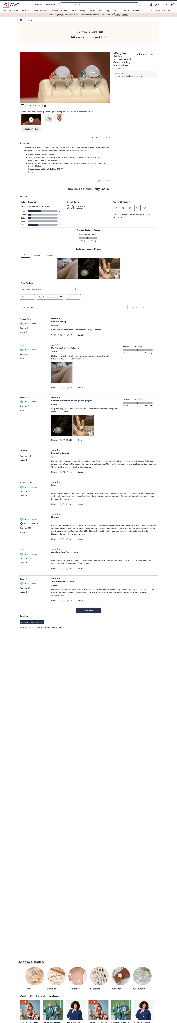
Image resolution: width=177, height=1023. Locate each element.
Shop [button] (27, 5)
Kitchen (136, 11)
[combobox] (97, 5)
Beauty (82, 11)
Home (115, 11)
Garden (64, 11)
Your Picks (7, 11)
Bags (108, 11)
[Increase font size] (106, 137)
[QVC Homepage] (21, 20)
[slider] (65, 97)
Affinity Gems (118, 68)
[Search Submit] (137, 5)
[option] (88, 14)
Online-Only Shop (40, 11)
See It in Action (31, 129)
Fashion (73, 11)
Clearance (54, 11)
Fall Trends (25, 11)
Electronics (125, 11)
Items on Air (50, 5)
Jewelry (91, 11)
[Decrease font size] (109, 137)
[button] (151, 4)
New (16, 11)
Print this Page (104, 180)
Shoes (100, 11)
